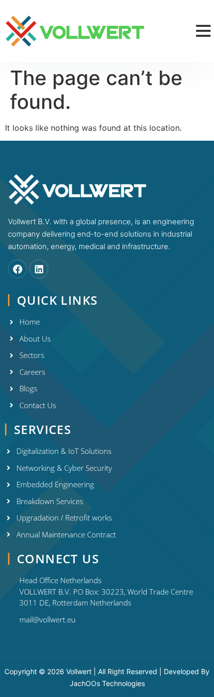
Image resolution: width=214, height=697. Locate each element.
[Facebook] (17, 269)
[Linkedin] (38, 269)
